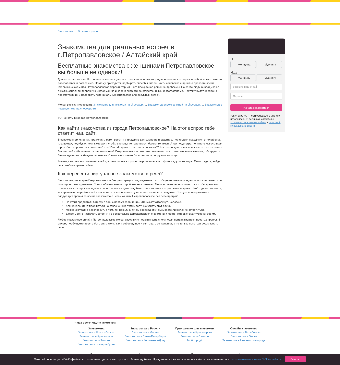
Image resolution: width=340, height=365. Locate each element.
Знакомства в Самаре (195, 336)
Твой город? (194, 340)
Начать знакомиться (256, 107)
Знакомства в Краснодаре (96, 336)
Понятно (295, 359)
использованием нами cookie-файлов (256, 359)
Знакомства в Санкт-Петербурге (145, 336)
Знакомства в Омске (244, 336)
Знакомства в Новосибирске (96, 332)
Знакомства (65, 31)
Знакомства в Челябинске (244, 332)
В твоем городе (88, 31)
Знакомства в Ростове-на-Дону (145, 340)
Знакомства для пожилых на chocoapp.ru (119, 104)
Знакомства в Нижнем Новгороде (243, 340)
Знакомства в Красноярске (194, 332)
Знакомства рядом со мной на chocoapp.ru (175, 104)
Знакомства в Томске (96, 340)
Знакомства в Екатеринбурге (96, 344)
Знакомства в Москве (145, 332)
